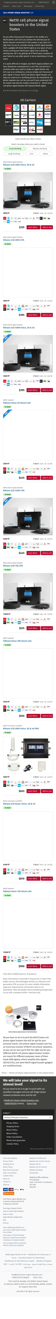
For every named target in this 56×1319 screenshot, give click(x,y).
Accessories (34, 1173)
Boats (45, 154)
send (5, 987)
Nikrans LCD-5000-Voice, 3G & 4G (19, 327)
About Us (6, 1179)
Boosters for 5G (35, 1164)
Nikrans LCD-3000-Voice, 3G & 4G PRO (21, 728)
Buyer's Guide (8, 1214)
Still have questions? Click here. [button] (41, 1149)
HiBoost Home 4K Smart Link (17, 403)
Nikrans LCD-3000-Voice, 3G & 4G (18, 165)
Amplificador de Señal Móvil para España (20, 1261)
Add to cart (47, 227)
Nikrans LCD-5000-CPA (13, 490)
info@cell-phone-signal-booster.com (19, 2)
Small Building (15, 149)
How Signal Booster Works (12, 1208)
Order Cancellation (14, 1137)
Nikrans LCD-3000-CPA (13, 240)
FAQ (4, 1220)
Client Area (39, 6)
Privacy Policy (12, 1123)
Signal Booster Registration (13, 1217)
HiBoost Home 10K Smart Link (17, 641)
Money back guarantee (16, 1140)
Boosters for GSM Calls (38, 1158)
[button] (53, 2)
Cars (31, 154)
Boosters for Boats (36, 1170)
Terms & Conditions (10, 1158)
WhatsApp (28, 6)
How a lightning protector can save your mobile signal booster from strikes (14, 1230)
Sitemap (6, 1185)
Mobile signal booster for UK (15, 1254)
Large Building (14, 154)
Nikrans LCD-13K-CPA (13, 565)
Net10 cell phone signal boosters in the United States (31, 1073)
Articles (6, 1223)
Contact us (7, 1182)
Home (4, 1073)
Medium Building (40, 149)
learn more (32, 227)
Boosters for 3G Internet (38, 1167)
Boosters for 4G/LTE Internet (40, 1161)
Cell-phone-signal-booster (18, 13)
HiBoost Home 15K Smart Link (17, 891)
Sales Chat (16, 6)
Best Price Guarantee (10, 1170)
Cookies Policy (12, 1144)
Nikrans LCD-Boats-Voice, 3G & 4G (19, 804)
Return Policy (12, 1130)
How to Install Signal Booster (13, 1211)
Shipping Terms (13, 1126)
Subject (7, 1113)
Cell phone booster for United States (31, 1258)
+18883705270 (43, 2)
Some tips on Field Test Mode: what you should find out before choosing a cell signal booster (14, 1237)
